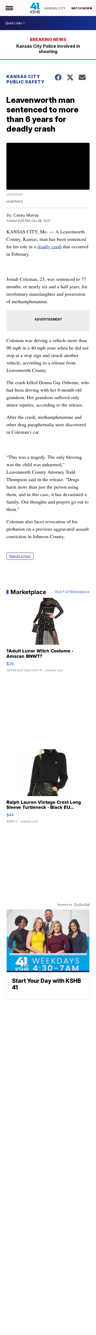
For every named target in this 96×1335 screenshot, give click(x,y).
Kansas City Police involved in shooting (48, 48)
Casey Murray (26, 215)
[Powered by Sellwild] (82, 905)
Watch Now (80, 8)
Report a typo (20, 556)
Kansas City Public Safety (25, 79)
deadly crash (49, 246)
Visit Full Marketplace (72, 592)
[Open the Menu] (9, 8)
